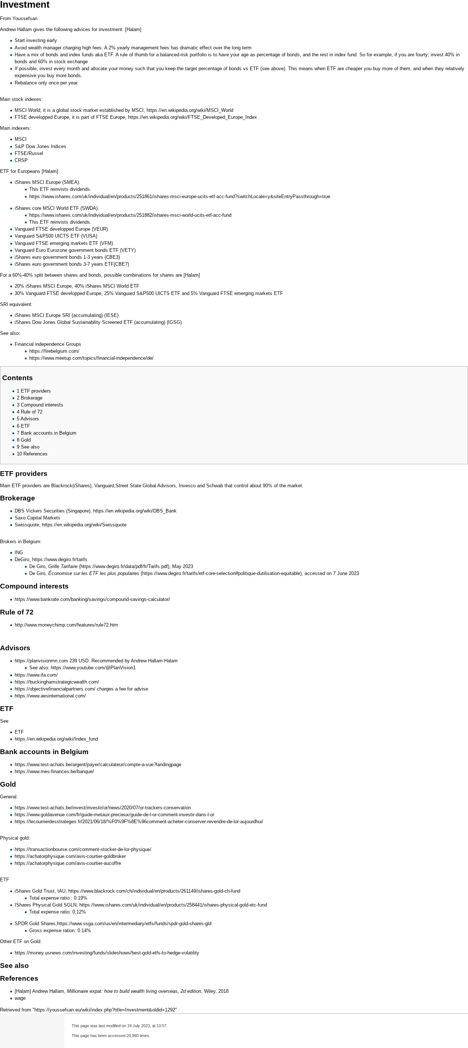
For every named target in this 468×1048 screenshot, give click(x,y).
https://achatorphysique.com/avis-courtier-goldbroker (70, 856)
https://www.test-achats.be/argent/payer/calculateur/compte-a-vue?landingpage (98, 764)
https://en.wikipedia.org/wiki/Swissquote (84, 524)
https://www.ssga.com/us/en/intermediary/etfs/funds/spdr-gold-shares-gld (134, 923)
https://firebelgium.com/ (54, 351)
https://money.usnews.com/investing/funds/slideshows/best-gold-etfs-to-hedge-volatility (107, 953)
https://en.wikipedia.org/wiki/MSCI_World (190, 110)
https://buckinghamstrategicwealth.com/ (57, 682)
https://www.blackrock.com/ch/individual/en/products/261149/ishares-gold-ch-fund (154, 891)
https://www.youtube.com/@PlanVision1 (93, 667)
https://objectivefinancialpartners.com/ (55, 689)
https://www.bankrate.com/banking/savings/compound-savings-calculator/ (92, 599)
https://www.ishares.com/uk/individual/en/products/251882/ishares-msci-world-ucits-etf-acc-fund (130, 215)
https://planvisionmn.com (41, 660)
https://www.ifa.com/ (36, 675)
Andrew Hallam (48, 991)
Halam (171, 660)
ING (19, 552)
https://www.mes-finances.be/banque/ (54, 771)
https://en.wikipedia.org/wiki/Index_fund (56, 739)
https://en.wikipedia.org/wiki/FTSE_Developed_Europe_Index (192, 117)
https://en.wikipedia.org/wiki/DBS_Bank (135, 511)
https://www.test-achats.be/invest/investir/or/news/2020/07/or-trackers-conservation (103, 807)
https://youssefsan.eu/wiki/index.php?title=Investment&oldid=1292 (104, 1010)
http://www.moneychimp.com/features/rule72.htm (66, 625)
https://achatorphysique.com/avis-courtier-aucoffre (68, 863)
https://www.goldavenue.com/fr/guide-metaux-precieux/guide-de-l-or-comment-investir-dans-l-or (114, 814)
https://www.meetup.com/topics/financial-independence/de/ (91, 358)
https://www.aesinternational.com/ (50, 696)
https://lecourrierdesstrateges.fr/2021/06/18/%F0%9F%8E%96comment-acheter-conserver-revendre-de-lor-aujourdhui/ (139, 821)
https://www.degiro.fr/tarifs (59, 559)
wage (20, 998)
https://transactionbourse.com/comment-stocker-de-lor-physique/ (83, 849)
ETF (108, 54)
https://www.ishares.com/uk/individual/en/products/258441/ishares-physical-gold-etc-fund (173, 905)
